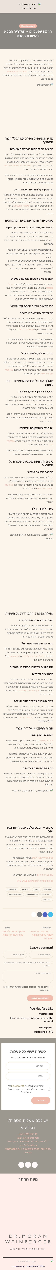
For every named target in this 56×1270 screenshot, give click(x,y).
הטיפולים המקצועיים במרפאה (17, 165)
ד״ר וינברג (25, 889)
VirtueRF (47, 889)
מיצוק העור (14, 656)
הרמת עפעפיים (32, 895)
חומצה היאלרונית (15, 895)
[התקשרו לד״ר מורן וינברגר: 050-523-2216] (4, 6)
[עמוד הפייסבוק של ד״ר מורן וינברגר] (45, 914)
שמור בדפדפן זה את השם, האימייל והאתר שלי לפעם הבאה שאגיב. (27, 964)
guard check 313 (43, 1031)
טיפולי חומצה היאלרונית (33, 656)
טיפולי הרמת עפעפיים (17, 71)
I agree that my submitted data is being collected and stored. (26, 988)
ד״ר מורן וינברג (46, 740)
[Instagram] (28, 1165)
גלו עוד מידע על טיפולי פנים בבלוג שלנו (35, 880)
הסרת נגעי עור (25, 717)
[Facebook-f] (35, 1165)
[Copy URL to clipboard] (33, 914)
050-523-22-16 (28, 1134)
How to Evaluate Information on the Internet (31, 1020)
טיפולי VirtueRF (21, 205)
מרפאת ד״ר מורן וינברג (42, 857)
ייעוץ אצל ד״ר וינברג (25, 329)
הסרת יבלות (46, 895)
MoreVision (32, 1266)
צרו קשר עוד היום (45, 874)
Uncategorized (28, 26)
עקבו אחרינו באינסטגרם (28, 690)
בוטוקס (36, 889)
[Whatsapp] (21, 1165)
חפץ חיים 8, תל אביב (28, 1137)
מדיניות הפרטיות (17, 1086)
